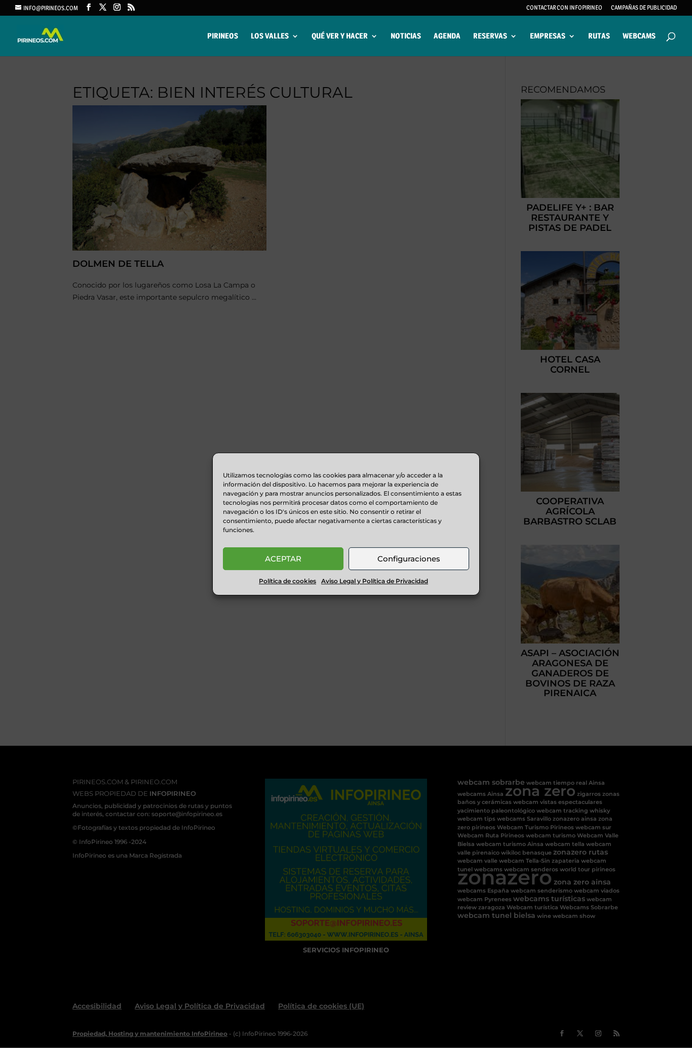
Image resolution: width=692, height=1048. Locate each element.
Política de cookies (287, 581)
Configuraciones (408, 558)
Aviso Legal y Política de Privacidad (374, 581)
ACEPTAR (283, 558)
